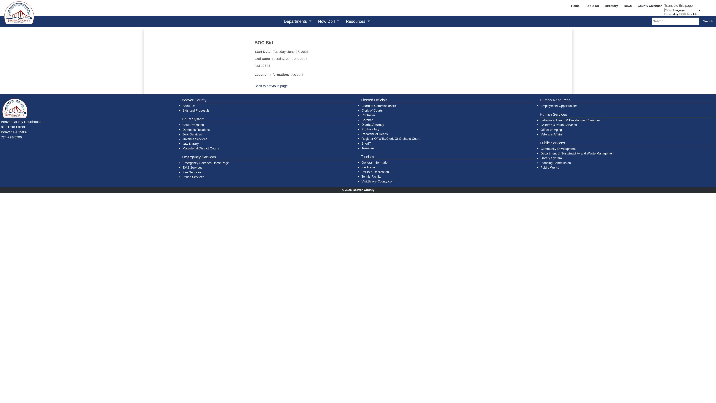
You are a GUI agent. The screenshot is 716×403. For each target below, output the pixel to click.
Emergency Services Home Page (206, 163)
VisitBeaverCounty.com (378, 181)
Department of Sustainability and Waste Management (577, 153)
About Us (592, 5)
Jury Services (192, 134)
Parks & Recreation (375, 172)
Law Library (191, 144)
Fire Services (192, 172)
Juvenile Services (195, 139)
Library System (551, 158)
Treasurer (368, 148)
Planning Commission (556, 163)
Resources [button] (356, 21)
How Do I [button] (327, 21)
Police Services (193, 177)
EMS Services (192, 167)
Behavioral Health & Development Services (571, 120)
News (628, 5)
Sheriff (366, 143)
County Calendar (650, 5)
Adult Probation (193, 125)
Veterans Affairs (552, 134)
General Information (375, 162)
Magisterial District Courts (201, 148)
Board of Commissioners (379, 106)
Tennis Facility (371, 176)
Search (708, 21)
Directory (611, 5)
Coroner (367, 120)
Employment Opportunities (559, 106)
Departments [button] (296, 21)
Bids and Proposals (196, 110)
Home (575, 5)
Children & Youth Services (559, 125)
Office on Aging (551, 130)
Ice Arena (368, 167)
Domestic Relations (196, 130)
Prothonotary (370, 129)
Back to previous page (271, 86)
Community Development (558, 149)
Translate (692, 14)
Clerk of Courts (372, 110)
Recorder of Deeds (375, 134)
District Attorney (373, 124)
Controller (368, 115)
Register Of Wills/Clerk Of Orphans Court (391, 138)
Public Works (550, 167)
